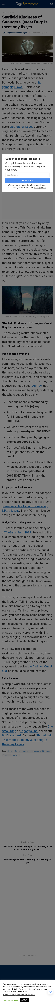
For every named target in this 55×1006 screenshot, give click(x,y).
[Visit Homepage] (27, 4)
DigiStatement (11, 735)
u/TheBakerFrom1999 (16, 532)
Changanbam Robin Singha (15, 33)
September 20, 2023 (39, 33)
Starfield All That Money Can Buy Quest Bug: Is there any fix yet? (27, 740)
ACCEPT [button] (24, 1000)
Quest (5, 755)
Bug (10, 751)
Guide (17, 751)
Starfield (15, 755)
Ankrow (37, 385)
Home (4, 12)
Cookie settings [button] (11, 1000)
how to (25, 751)
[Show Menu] (3, 4)
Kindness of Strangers (41, 751)
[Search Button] (51, 4)
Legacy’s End (29, 731)
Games (11, 12)
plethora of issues (21, 126)
